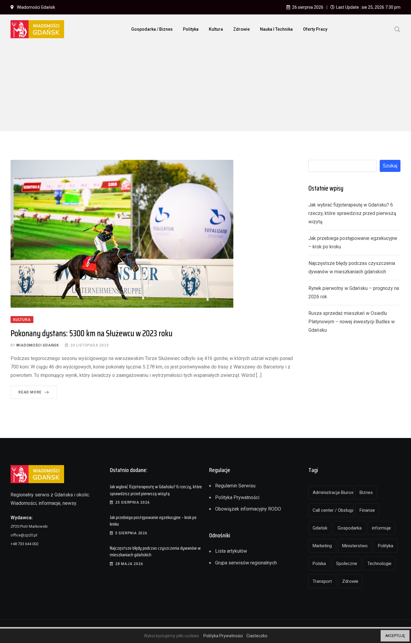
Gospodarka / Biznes (152, 29)
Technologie (379, 563)
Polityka (191, 29)
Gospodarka (350, 528)
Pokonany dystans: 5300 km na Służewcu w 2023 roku (91, 333)
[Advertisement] (205, 89)
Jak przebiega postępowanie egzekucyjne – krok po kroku (153, 521)
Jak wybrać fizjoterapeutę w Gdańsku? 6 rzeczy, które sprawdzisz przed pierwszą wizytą (352, 213)
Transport (322, 581)
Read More (30, 392)
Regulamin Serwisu (235, 486)
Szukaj (390, 165)
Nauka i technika (276, 29)
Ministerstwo (355, 545)
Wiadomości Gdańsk (37, 345)
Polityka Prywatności (237, 497)
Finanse (367, 510)
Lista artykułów (231, 551)
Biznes (366, 492)
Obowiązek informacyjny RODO (248, 509)
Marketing (322, 545)
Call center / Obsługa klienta (333, 510)
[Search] (397, 29)
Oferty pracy (315, 29)
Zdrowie (241, 29)
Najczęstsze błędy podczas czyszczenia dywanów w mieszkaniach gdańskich (155, 551)
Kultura (216, 29)
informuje (381, 528)
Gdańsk (320, 528)
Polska (319, 563)
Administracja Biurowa (333, 492)
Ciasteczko (256, 635)
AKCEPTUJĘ (395, 636)
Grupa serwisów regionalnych (246, 563)
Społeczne (346, 563)
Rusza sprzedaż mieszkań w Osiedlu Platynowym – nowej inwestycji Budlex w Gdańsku (351, 321)
